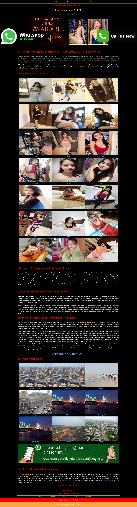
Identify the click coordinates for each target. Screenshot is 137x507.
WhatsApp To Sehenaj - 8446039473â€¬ (68, 504)
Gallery (57, 2)
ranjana (68, 210)
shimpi (68, 129)
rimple (68, 183)
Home (44, 2)
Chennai (68, 441)
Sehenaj (68, 102)
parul (68, 156)
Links (80, 2)
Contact (92, 2)
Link (75, 496)
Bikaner (68, 415)
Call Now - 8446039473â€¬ (68, 15)
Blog (64, 496)
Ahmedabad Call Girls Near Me (68, 353)
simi (68, 236)
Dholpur (68, 388)
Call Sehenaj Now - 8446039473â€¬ (68, 500)
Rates (68, 2)
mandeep (68, 263)
